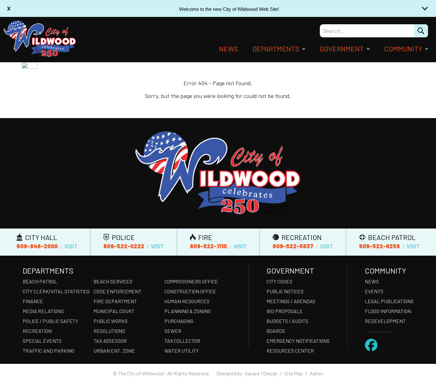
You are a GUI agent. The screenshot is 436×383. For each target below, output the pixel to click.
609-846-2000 (37, 246)
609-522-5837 (293, 246)
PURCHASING (178, 321)
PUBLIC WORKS (111, 321)
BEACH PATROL (40, 281)
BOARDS (276, 331)
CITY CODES (279, 281)
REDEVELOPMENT (385, 321)
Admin (316, 373)
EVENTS (374, 291)
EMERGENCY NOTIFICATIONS (298, 341)
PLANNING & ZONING (187, 311)
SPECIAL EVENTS (42, 341)
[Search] (421, 30)
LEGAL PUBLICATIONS (389, 301)
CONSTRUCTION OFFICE (190, 291)
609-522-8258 (379, 246)
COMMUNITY (403, 48)
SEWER (172, 331)
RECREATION (37, 331)
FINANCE (33, 301)
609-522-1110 (208, 246)
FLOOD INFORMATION (388, 311)
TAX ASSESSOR (110, 341)
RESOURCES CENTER (290, 351)
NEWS (228, 48)
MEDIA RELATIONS (43, 311)
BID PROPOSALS (284, 311)
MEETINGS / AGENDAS (291, 301)
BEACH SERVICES (113, 281)
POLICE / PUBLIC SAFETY (50, 321)
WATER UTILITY (181, 351)
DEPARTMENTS (275, 48)
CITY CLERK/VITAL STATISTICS (56, 291)
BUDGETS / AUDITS (287, 321)
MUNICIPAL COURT (114, 311)
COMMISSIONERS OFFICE (191, 281)
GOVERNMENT (341, 48)
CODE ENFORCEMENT (117, 291)
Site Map (293, 373)
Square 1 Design (261, 373)
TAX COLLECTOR (182, 341)
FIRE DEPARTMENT (115, 301)
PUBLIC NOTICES (285, 291)
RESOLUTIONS (109, 331)
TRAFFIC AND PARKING (48, 351)
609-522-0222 (123, 246)
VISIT (70, 246)
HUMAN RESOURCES (186, 301)
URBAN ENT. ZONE (114, 351)
